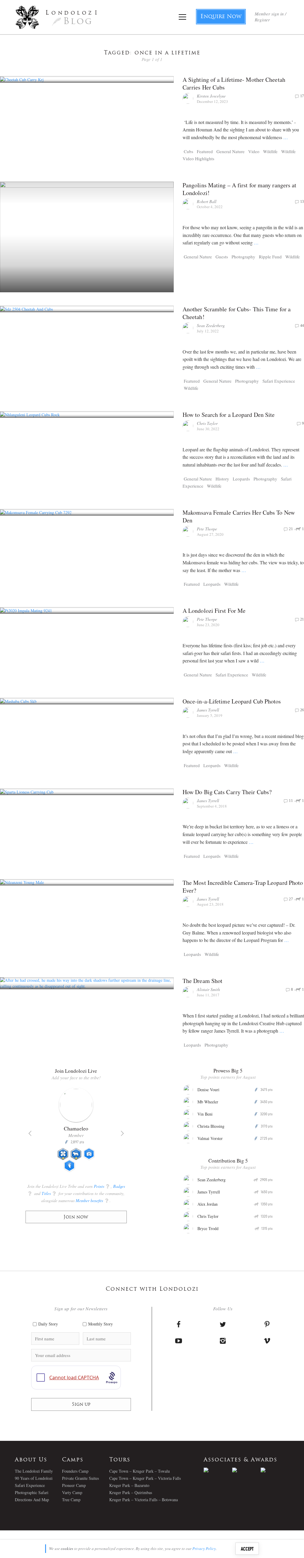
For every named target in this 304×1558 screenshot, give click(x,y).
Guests (222, 257)
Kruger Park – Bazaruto (129, 1485)
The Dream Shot (202, 981)
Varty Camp (72, 1492)
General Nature (230, 151)
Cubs (188, 151)
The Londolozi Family (34, 1471)
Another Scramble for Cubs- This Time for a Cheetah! (237, 313)
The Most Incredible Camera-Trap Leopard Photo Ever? (243, 886)
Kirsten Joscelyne (211, 96)
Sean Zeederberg (211, 325)
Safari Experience (278, 381)
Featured (205, 151)
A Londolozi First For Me (214, 611)
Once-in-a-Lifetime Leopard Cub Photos (232, 701)
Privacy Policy (204, 1548)
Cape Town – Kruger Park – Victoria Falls (145, 1478)
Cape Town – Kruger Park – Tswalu (139, 1471)
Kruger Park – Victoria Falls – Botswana (143, 1499)
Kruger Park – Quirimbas (130, 1492)
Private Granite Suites (80, 1478)
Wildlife (270, 151)
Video (253, 151)
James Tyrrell (208, 710)
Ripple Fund (270, 257)
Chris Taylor (207, 423)
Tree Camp (71, 1499)
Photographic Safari (31, 1492)
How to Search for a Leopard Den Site (229, 415)
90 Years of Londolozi (34, 1478)
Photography (243, 257)
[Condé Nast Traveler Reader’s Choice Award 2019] (218, 1470)
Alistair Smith (208, 989)
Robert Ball (206, 201)
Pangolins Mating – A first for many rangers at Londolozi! (240, 189)
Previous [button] (30, 1133)
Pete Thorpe (207, 529)
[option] (76, 1132)
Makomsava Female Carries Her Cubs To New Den (239, 516)
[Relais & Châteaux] (275, 1470)
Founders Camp (75, 1471)
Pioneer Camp (74, 1485)
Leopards (241, 479)
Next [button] (122, 1133)
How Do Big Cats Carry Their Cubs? (227, 792)
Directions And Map (32, 1499)
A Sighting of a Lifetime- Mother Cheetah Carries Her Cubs (234, 83)
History (222, 479)
